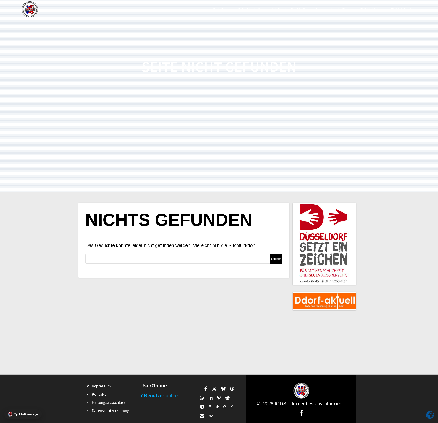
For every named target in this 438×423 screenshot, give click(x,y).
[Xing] (232, 407)
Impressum (101, 386)
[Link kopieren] (211, 416)
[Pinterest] (219, 398)
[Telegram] (202, 407)
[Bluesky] (223, 389)
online (159, 395)
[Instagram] (210, 407)
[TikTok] (217, 407)
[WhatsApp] (202, 398)
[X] (214, 389)
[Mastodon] (224, 407)
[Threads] (232, 389)
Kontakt (99, 394)
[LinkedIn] (211, 398)
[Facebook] (205, 389)
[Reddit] (227, 398)
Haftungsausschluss (108, 402)
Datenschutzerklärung (110, 410)
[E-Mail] (202, 416)
